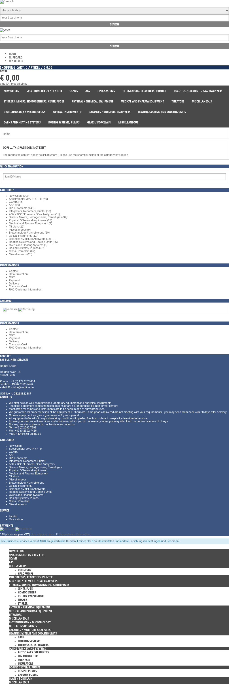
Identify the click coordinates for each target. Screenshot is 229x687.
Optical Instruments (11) (23, 235)
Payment (14, 280)
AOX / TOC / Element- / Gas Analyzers (32, 464)
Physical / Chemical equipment (28, 470)
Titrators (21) (16, 226)
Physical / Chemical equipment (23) (30, 220)
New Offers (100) (19, 195)
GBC (12, 277)
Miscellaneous (18, 479)
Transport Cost (18, 286)
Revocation (16, 519)
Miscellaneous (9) (20, 229)
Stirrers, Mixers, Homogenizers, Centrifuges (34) (38, 217)
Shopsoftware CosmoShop (75, 534)
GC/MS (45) (16, 201)
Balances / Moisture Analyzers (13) (30, 238)
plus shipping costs (42, 534)
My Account (17, 61)
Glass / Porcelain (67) (22, 251)
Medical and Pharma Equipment (28, 473)
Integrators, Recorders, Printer (27, 461)
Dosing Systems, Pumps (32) (26, 248)
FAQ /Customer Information (25, 289)
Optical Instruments (20, 485)
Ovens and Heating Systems (26, 495)
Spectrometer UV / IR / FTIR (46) (28, 198)
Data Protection (18, 274)
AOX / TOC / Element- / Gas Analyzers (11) (34, 214)
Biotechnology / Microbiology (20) (29, 232)
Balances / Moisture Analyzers (27, 489)
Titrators (14, 476)
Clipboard (15, 57)
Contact (13, 271)
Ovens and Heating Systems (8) (28, 245)
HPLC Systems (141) (21, 208)
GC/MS (13, 451)
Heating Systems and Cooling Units (30, 491)
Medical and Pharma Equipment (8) (30, 223)
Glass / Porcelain (19, 501)
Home (12, 54)
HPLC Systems (18, 458)
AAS (11, 455)
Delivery (14, 283)
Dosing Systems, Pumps (23, 498)
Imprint (13, 516)
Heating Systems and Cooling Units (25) (33, 242)
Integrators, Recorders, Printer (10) (30, 211)
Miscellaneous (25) (20, 254)
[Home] (5, 29)
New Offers (15, 445)
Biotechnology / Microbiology (26, 482)
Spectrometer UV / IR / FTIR (25, 448)
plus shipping (19, 83)
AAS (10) (14, 205)
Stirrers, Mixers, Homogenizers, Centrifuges (35, 467)
